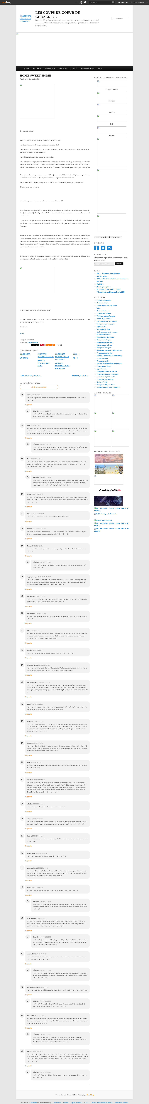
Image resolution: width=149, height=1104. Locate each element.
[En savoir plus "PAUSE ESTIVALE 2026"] (102, 428)
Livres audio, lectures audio (107, 305)
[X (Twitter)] (80, 2)
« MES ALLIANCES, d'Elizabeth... (30, 376)
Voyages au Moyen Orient (106, 385)
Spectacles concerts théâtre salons (109, 350)
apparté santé (101, 369)
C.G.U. (86, 1103)
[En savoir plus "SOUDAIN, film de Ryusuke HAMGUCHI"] (102, 410)
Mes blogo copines (103, 287)
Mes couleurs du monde (105, 337)
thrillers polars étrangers (105, 324)
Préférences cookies (121, 1103)
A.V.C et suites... (102, 276)
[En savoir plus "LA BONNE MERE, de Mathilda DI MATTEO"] (102, 446)
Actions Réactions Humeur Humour (109, 363)
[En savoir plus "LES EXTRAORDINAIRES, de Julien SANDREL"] (120, 446)
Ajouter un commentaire (39, 387)
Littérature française (104, 300)
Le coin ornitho (102, 358)
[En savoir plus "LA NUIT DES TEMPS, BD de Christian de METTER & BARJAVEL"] (120, 428)
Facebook (96, 248)
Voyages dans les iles (104, 353)
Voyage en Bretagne (104, 348)
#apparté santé (33, 342)
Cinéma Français (103, 303)
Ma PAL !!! (100, 284)
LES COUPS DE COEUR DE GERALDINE (57, 15)
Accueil (26, 68)
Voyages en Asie (102, 361)
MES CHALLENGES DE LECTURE (109, 289)
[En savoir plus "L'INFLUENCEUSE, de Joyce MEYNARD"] (120, 410)
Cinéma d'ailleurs (103, 311)
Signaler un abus (76, 1103)
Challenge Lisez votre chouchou (108, 387)
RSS (109, 248)
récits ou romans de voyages (107, 332)
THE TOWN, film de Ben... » (81, 376)
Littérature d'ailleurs (104, 313)
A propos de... (102, 326)
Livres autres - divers (104, 345)
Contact (100, 68)
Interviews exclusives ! (105, 342)
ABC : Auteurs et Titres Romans (44, 68)
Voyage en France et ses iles (107, 371)
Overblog (90, 1095)
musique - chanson (103, 334)
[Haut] (22, 333)
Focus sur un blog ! (104, 366)
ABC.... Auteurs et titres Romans (108, 273)
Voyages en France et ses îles (107, 374)
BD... (98, 308)
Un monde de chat (103, 329)
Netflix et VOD (102, 382)
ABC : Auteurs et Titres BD (68, 68)
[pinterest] (84, 2)
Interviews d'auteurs (88, 68)
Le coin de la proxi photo (106, 377)
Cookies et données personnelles (101, 1103)
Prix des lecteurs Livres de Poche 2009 (111, 292)
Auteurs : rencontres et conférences (109, 355)
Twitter (103, 248)
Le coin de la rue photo (105, 379)
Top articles (57, 1103)
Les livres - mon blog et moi (107, 321)
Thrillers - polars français (106, 316)
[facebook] (77, 2)
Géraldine (34, 1103)
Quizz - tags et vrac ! (104, 319)
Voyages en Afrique (104, 340)
